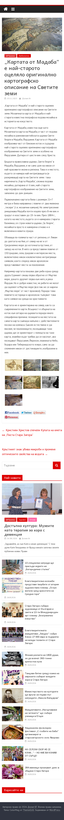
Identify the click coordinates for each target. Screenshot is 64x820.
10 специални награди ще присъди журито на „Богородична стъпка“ (39, 566)
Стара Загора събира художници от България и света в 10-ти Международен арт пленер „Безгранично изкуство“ (41, 612)
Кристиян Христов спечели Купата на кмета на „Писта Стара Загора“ (32, 432)
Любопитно (24, 56)
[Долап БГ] (5, 9)
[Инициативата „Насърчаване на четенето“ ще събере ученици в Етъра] (12, 708)
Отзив (32, 519)
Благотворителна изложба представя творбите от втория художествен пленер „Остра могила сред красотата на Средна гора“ (42, 587)
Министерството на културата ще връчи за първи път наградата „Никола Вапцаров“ (42, 695)
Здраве (22, 519)
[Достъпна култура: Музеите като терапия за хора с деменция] (32, 485)
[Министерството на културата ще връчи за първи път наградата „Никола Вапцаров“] (12, 690)
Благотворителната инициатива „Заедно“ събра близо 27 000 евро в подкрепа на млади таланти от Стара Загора (42, 636)
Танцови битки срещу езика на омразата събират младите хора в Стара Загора (42, 676)
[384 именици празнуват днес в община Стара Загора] (12, 766)
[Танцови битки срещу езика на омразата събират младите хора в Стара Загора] (12, 671)
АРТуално (10, 56)
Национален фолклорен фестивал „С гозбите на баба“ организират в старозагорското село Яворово (42, 732)
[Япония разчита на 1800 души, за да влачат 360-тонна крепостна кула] (12, 653)
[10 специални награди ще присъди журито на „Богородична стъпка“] (12, 561)
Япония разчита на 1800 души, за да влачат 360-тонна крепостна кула (42, 658)
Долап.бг (26, 98)
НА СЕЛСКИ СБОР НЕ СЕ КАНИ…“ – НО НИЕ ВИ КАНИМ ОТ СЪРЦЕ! (41, 752)
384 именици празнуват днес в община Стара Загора (42, 769)
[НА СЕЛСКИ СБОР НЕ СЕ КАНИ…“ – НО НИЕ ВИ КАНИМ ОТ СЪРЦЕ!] (12, 747)
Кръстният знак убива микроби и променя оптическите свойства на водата (28, 451)
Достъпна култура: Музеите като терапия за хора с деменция (29, 530)
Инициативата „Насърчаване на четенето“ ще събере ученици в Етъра (41, 713)
